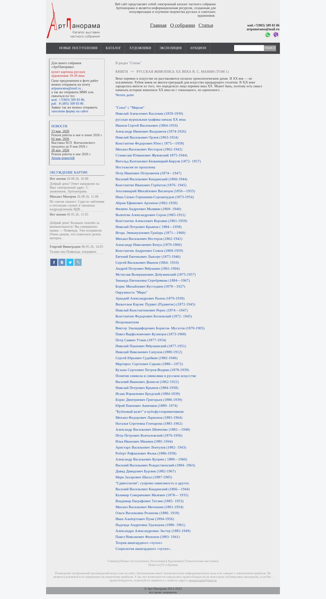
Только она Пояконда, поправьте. (73, 251)
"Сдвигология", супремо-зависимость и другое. (153, 483)
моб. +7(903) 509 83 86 (67, 100)
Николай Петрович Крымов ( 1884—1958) (149, 227)
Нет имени (58, 179)
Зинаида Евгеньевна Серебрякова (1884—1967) (153, 280)
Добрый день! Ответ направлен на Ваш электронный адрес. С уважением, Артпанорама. (74, 187)
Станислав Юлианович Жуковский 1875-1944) (151, 155)
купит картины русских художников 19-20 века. (68, 73)
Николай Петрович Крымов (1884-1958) (147, 388)
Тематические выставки (201, 561)
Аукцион (198, 48)
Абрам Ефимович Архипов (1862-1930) (147, 203)
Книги (122, 71)
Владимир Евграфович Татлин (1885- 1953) (150, 501)
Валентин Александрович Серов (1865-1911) (150, 215)
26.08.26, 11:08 (87, 196)
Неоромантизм (127, 322)
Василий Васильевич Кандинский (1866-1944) (151, 179)
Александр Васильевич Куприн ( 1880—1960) (151, 459)
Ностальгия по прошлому (136, 167)
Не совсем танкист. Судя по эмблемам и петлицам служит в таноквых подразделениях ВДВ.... (77, 205)
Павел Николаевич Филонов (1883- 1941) (148, 537)
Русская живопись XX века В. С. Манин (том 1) (183, 71)
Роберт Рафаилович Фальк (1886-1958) (146, 453)
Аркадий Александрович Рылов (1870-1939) (150, 298)
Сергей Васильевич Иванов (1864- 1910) (147, 262)
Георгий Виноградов (65, 246)
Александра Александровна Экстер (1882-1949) (153, 531)
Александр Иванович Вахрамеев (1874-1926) (151, 131)
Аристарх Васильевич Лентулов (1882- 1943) (151, 447)
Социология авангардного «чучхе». (143, 549)
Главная (158, 25)
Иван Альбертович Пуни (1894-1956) (145, 519)
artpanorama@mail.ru (66, 88)
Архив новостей (63, 158)
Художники (140, 48)
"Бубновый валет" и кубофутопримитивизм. (150, 411)
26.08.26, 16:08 (77, 179)
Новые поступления (78, 48)
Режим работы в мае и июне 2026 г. (77, 135)
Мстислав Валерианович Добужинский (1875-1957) (156, 274)
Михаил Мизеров (63, 196)
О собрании (182, 25)
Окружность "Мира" (131, 292)
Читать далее (125, 95)
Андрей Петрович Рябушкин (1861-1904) (148, 268)
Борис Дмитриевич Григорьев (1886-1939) (149, 400)
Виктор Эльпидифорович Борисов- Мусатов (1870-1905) (160, 328)
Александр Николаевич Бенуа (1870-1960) (149, 245)
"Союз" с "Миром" (130, 107)
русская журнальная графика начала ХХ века (151, 119)
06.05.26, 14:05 (92, 246)
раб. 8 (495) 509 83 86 (67, 103)
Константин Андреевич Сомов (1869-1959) (149, 250)
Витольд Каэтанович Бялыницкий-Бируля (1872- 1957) (158, 161)
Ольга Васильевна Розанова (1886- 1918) (147, 513)
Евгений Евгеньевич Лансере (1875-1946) (148, 256)
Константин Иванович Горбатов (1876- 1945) (151, 185)
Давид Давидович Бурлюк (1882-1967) (146, 471)
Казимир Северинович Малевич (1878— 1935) (152, 495)
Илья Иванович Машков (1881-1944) (144, 441)
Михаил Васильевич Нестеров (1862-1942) (149, 149)
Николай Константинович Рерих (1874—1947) (152, 310)
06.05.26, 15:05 (77, 214)
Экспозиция (170, 48)
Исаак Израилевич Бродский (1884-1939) (148, 394)
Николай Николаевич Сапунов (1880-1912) (149, 352)
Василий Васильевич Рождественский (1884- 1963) (155, 465)
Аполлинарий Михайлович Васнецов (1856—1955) (155, 191)
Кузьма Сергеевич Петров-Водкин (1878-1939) (152, 370)
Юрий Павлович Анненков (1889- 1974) (147, 405)
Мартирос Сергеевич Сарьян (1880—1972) (149, 364)
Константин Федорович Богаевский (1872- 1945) (154, 316)
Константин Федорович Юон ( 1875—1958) (150, 143)
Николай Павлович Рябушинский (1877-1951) (151, 346)
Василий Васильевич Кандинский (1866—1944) (153, 489)
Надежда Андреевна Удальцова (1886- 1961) (150, 525)
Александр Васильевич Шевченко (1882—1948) (153, 429)
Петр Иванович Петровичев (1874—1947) (148, 173)
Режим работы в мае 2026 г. (71, 154)
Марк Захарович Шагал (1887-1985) (144, 477)
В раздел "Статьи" (129, 63)
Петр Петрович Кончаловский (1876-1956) (149, 435)
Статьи (206, 25)
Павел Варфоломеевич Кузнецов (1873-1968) (151, 334)
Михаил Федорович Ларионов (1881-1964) (149, 417)
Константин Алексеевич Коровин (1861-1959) (151, 221)
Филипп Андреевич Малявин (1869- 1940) (148, 209)
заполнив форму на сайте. (70, 111)
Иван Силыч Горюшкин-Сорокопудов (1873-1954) (155, 197)
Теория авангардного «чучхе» (139, 543)
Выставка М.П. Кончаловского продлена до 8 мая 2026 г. (73, 144)
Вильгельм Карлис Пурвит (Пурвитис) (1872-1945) (155, 304)
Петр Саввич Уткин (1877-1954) (141, 340)
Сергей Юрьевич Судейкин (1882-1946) (147, 358)
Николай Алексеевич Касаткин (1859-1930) (149, 113)
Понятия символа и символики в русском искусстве (156, 376)
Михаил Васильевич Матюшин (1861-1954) (149, 507)
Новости (59, 126)
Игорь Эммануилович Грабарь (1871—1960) (150, 233)
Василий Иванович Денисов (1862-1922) (147, 382)
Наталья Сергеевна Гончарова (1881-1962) (149, 423)
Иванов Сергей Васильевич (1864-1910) (147, 125)
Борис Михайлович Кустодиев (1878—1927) (150, 286)
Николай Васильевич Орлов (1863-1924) (147, 137)
